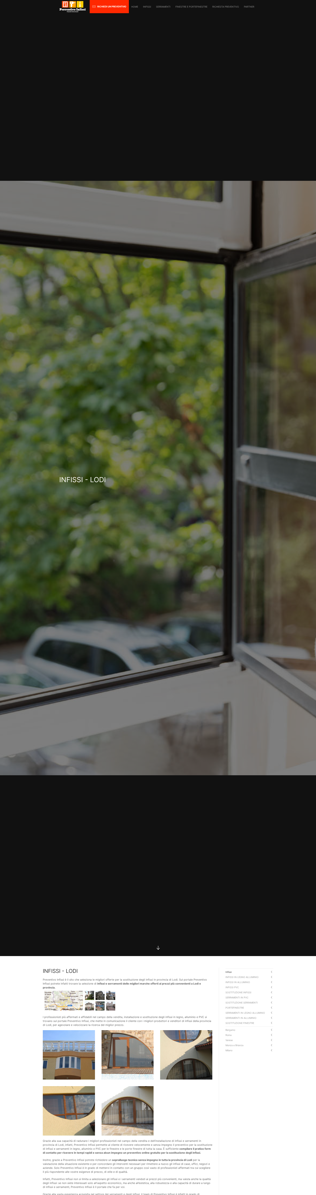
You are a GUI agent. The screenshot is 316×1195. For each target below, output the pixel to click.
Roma (228, 1035)
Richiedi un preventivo (111, 6)
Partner (249, 6)
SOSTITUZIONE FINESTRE (239, 1023)
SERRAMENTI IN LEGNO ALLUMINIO (245, 1012)
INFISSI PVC (232, 987)
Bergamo (230, 1030)
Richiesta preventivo (225, 6)
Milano (228, 1050)
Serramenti (163, 6)
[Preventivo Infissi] (72, 6)
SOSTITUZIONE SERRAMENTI (241, 1002)
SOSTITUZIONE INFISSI (238, 992)
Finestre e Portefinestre (191, 6)
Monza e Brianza (234, 1045)
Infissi (147, 6)
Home (134, 6)
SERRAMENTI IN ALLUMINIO (240, 1017)
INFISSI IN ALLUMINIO (237, 982)
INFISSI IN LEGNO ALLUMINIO (242, 977)
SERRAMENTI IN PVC (236, 997)
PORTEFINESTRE (234, 1007)
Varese (229, 1040)
